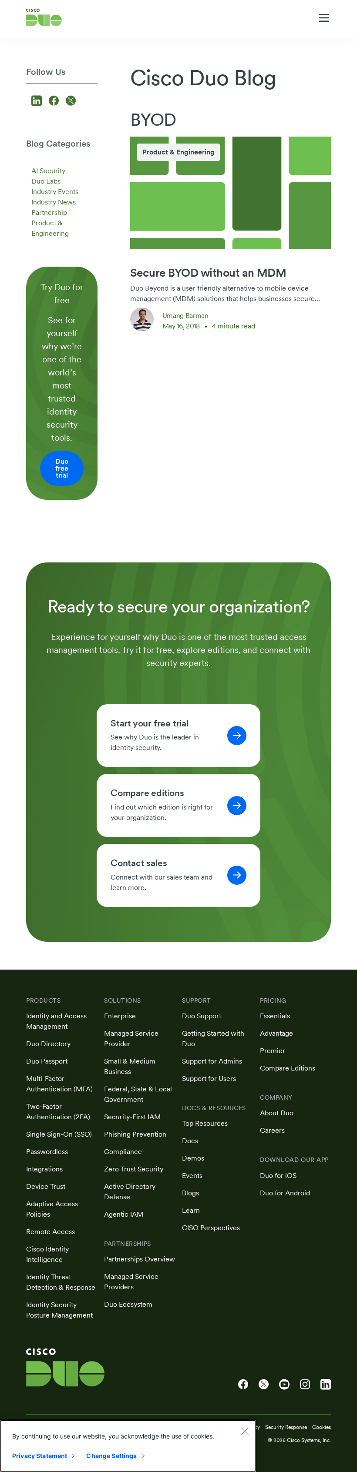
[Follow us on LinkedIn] (37, 101)
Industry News (53, 202)
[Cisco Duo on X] (264, 1384)
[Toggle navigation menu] (324, 18)
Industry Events (54, 191)
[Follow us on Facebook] (55, 101)
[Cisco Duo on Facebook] (243, 1384)
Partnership (49, 212)
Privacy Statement (39, 1455)
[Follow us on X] (71, 101)
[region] (128, 1446)
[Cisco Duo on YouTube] (284, 1384)
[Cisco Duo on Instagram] (305, 1384)
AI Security (48, 171)
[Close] (244, 1431)
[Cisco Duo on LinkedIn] (325, 1384)
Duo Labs (46, 181)
